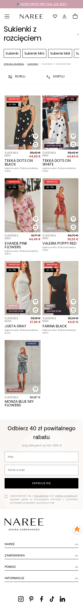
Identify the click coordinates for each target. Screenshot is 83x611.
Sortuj (59, 76)
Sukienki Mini (34, 53)
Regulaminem (41, 495)
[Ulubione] (55, 16)
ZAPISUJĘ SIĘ (41, 483)
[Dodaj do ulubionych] (35, 136)
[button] (7, 16)
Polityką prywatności (66, 495)
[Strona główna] (31, 16)
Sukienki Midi (60, 53)
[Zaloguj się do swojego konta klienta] (64, 16)
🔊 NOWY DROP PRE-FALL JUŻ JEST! (41, 4)
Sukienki (12, 53)
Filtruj (20, 76)
